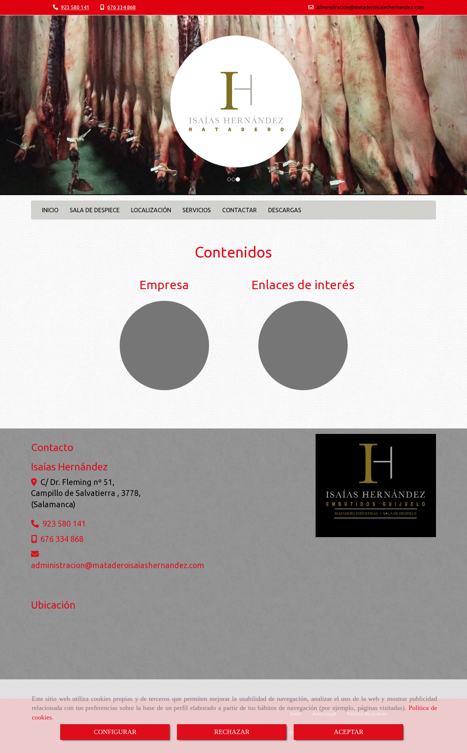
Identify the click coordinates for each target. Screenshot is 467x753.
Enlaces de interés (303, 284)
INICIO (50, 210)
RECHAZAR (232, 731)
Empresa (164, 284)
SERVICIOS (196, 210)
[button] (35, 105)
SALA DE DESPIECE (95, 210)
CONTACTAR (239, 210)
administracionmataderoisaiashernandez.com (370, 7)
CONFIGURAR (115, 731)
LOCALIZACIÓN (151, 210)
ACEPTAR (348, 731)
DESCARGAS (284, 210)
